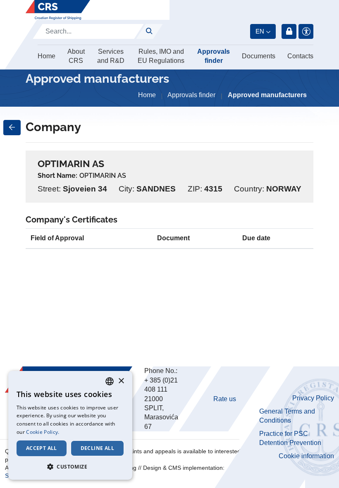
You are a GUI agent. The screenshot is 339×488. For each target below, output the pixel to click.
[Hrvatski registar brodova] (58, 10)
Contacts (300, 56)
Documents (258, 56)
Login (289, 31)
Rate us (224, 398)
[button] (70, 466)
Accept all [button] (41, 448)
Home (46, 56)
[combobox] (109, 381)
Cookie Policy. (42, 431)
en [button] (259, 31)
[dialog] (70, 425)
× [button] (121, 381)
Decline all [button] (97, 448)
